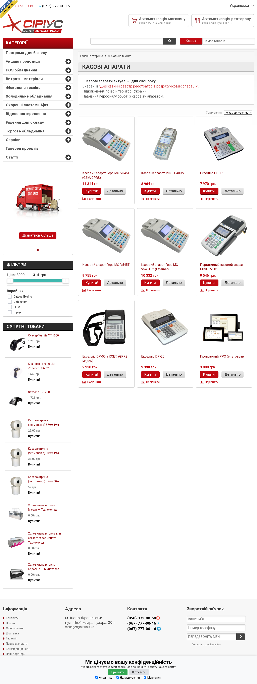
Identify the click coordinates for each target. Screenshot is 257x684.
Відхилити (139, 672)
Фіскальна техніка (23, 87)
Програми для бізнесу (26, 52)
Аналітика (105, 677)
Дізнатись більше (37, 235)
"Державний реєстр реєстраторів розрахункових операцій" (148, 86)
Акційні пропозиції (23, 61)
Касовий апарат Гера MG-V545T (106, 265)
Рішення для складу (25, 122)
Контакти (12, 618)
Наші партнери (15, 654)
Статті (12, 157)
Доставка (12, 633)
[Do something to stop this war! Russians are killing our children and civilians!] (9, 9)
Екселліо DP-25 (152, 356)
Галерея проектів (22, 148)
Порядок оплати (17, 643)
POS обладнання (21, 70)
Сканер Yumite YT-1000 (43, 335)
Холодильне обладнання (29, 96)
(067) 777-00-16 (56, 6)
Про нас (11, 623)
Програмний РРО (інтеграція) (222, 356)
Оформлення (14, 628)
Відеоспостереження (26, 113)
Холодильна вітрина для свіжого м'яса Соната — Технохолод (44, 538)
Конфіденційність (18, 648)
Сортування (213, 112)
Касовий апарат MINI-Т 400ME (163, 173)
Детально (115, 191)
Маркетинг (154, 677)
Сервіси (13, 139)
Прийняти (117, 672)
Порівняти (94, 198)
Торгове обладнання (25, 131)
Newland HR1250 (39, 392)
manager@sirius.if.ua (79, 627)
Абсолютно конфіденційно (206, 644)
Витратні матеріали (24, 78)
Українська (239, 5)
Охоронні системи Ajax (27, 105)
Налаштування (130, 677)
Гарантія (11, 638)
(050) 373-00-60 (21, 6)
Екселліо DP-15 (211, 173)
